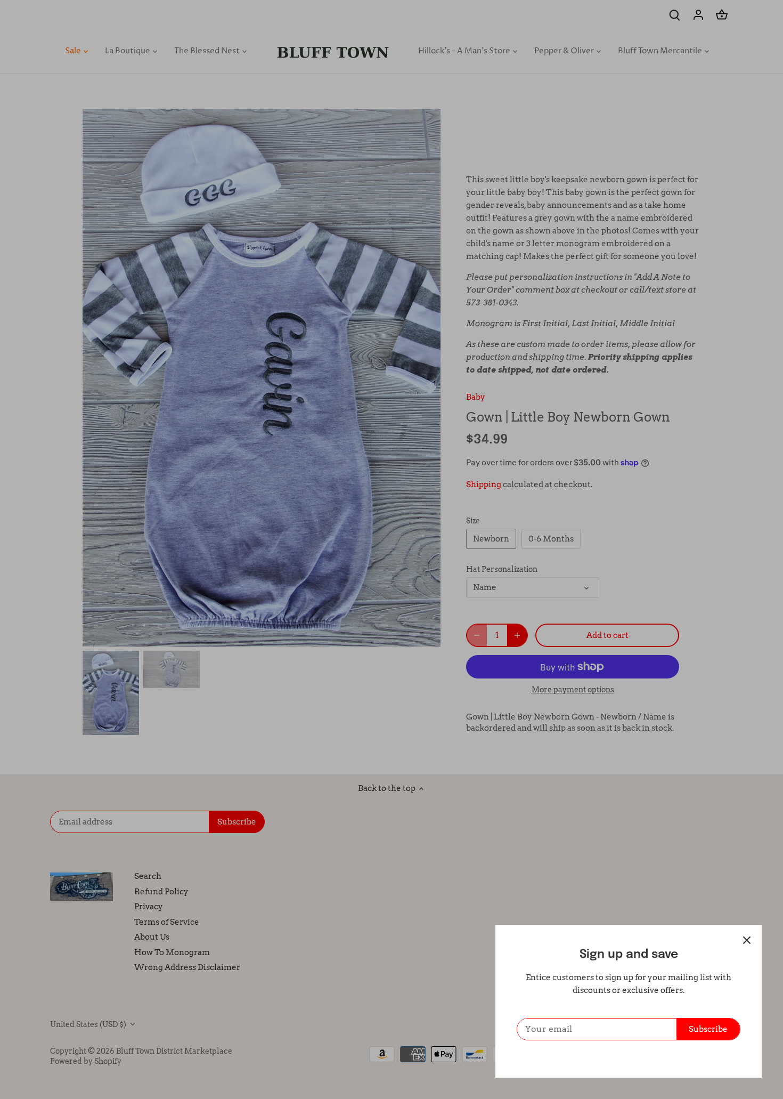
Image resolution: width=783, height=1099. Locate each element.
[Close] (746, 940)
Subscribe (708, 1029)
